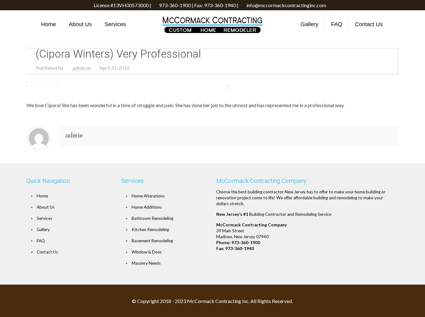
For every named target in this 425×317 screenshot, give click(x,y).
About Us (45, 207)
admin (79, 68)
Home (42, 195)
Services (44, 218)
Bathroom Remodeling (152, 218)
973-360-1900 (175, 5)
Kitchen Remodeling (150, 229)
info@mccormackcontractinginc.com (286, 5)
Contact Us (47, 251)
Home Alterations (148, 195)
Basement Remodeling (152, 240)
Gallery (43, 229)
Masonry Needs (146, 263)
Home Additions (147, 207)
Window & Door (147, 251)
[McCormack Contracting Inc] (212, 24)
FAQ (41, 240)
